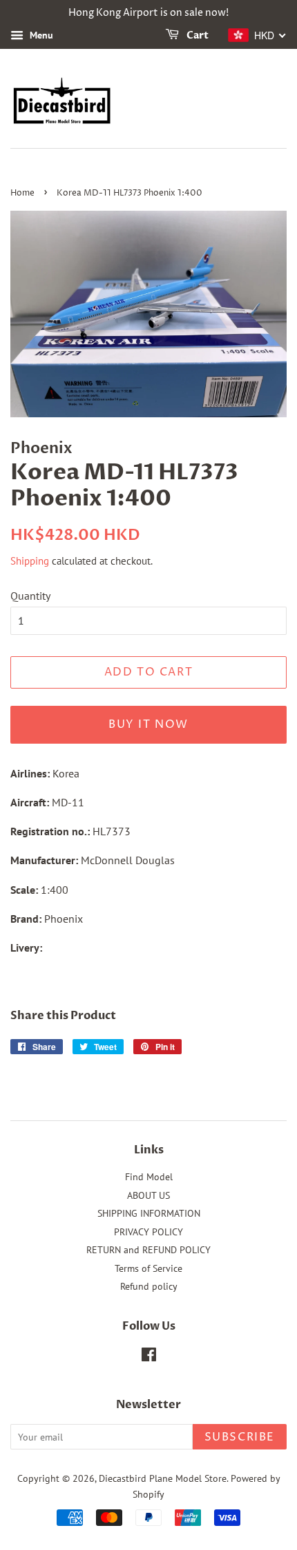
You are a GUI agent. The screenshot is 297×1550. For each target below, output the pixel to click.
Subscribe (239, 1437)
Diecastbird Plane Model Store (163, 1478)
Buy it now (148, 724)
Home (22, 193)
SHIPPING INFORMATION (148, 1213)
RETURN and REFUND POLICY (148, 1250)
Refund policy (149, 1286)
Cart (196, 35)
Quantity (30, 596)
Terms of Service (148, 1268)
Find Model (149, 1177)
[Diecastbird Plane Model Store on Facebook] (149, 1357)
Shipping (29, 560)
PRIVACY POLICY (148, 1232)
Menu (40, 35)
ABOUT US (148, 1195)
